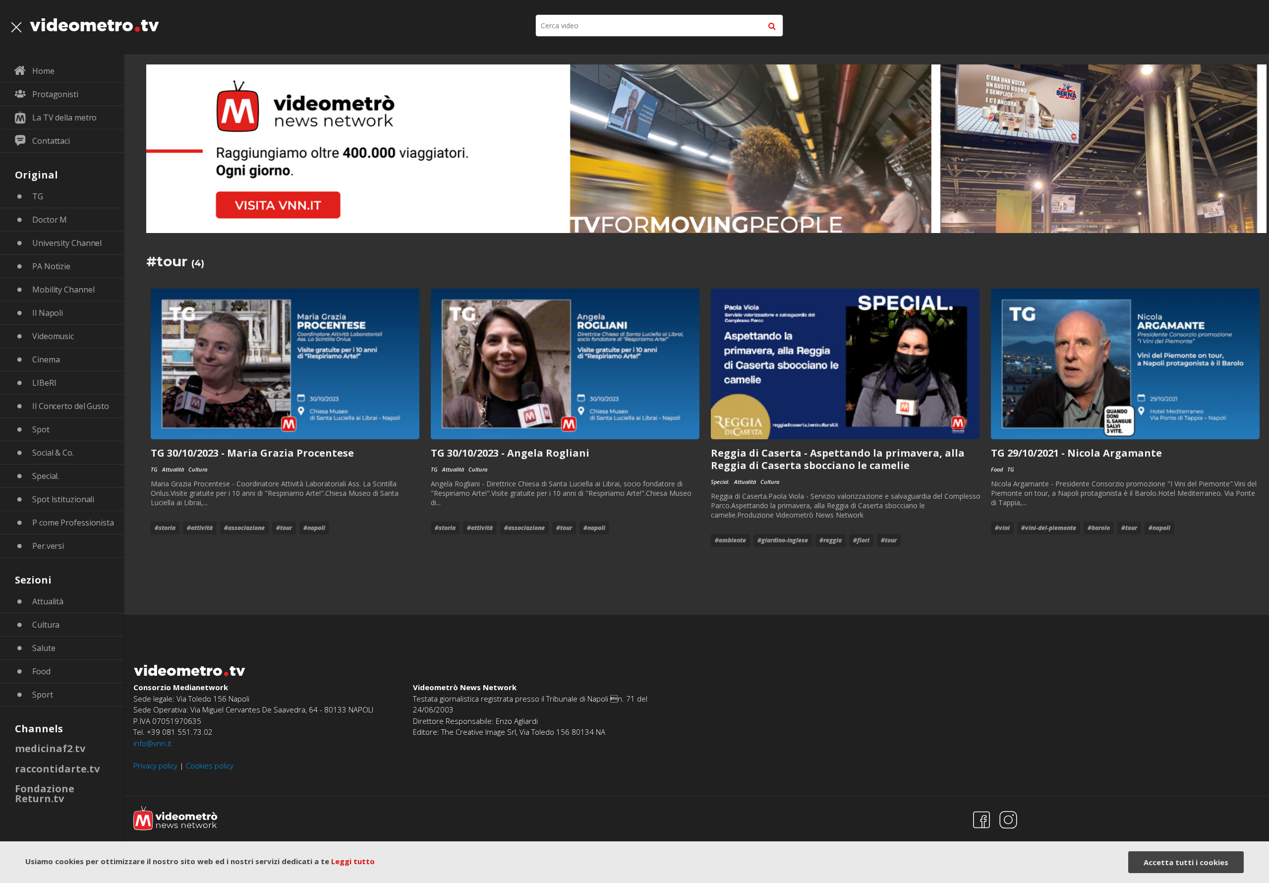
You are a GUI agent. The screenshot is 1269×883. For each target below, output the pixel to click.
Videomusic (53, 336)
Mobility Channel (63, 289)
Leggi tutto (353, 861)
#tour (284, 528)
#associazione (244, 528)
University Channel (67, 242)
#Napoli (314, 528)
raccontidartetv (57, 768)
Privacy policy (155, 765)
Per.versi (48, 545)
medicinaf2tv (50, 748)
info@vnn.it (152, 743)
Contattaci (51, 140)
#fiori (861, 540)
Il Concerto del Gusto (70, 406)
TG (37, 196)
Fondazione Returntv (44, 793)
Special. (45, 476)
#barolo (1099, 528)
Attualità (47, 601)
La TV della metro (64, 117)
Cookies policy (209, 765)
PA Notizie (51, 266)
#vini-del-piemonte (1048, 528)
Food (41, 671)
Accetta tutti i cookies (1186, 862)
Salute (43, 648)
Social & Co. (53, 452)
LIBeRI (44, 382)
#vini (1002, 528)
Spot (41, 429)
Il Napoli (47, 312)
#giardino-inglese (782, 540)
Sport (42, 694)
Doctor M (49, 219)
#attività (200, 528)
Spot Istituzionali (63, 499)
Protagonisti (55, 94)
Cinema (45, 359)
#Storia (165, 528)
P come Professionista (73, 522)
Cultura (45, 624)
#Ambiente (730, 540)
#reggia (830, 540)
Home (43, 70)
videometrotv (94, 25)
